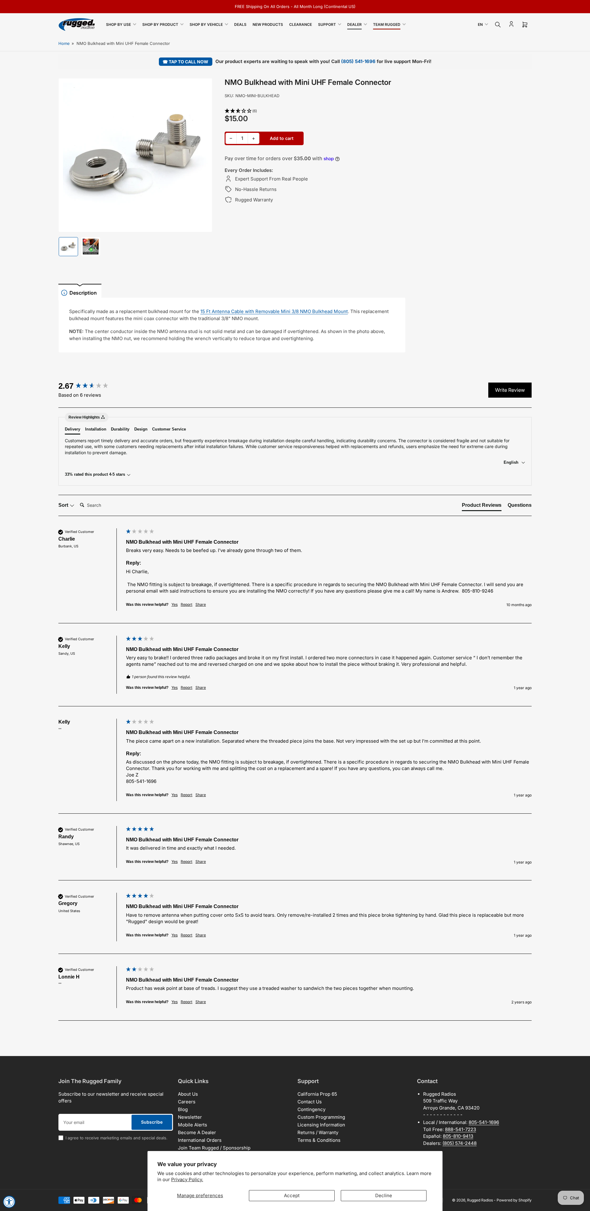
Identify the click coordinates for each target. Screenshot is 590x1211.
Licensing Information (321, 1125)
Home (64, 43)
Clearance (300, 24)
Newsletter (190, 1117)
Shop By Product (160, 24)
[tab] (482, 506)
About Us (188, 1094)
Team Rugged (386, 24)
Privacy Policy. (187, 1179)
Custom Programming (321, 1117)
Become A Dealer (197, 1132)
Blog (183, 1109)
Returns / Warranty (317, 1132)
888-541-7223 (460, 1129)
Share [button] (200, 604)
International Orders (200, 1140)
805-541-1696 (484, 1122)
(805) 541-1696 (358, 61)
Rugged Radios (480, 1200)
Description (83, 293)
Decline (383, 1195)
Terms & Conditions (318, 1140)
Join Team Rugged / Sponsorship (214, 1148)
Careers (186, 1102)
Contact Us (309, 1102)
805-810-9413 (458, 1136)
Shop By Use (118, 24)
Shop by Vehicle (206, 24)
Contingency (311, 1109)
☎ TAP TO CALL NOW (185, 61)
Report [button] (186, 604)
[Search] (498, 24)
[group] (90, 385)
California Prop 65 (317, 1094)
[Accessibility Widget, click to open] (9, 1202)
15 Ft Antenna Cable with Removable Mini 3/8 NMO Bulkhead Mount (274, 311)
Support (327, 24)
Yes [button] (174, 604)
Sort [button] (63, 505)
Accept (292, 1195)
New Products (268, 24)
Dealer (354, 24)
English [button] (512, 462)
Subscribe (152, 1122)
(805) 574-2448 (459, 1143)
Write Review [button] (510, 390)
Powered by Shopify (514, 1200)
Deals (240, 24)
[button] (315, 111)
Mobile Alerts (192, 1125)
